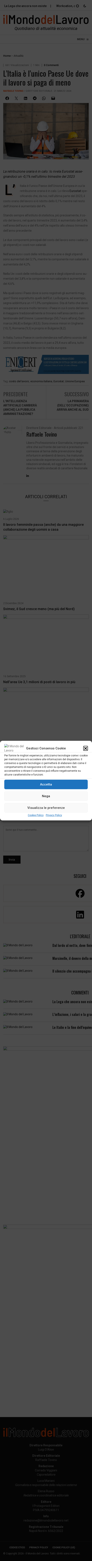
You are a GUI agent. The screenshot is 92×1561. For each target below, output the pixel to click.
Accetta (46, 784)
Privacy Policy (54, 815)
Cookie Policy (36, 815)
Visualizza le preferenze (46, 808)
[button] (85, 748)
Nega (46, 796)
